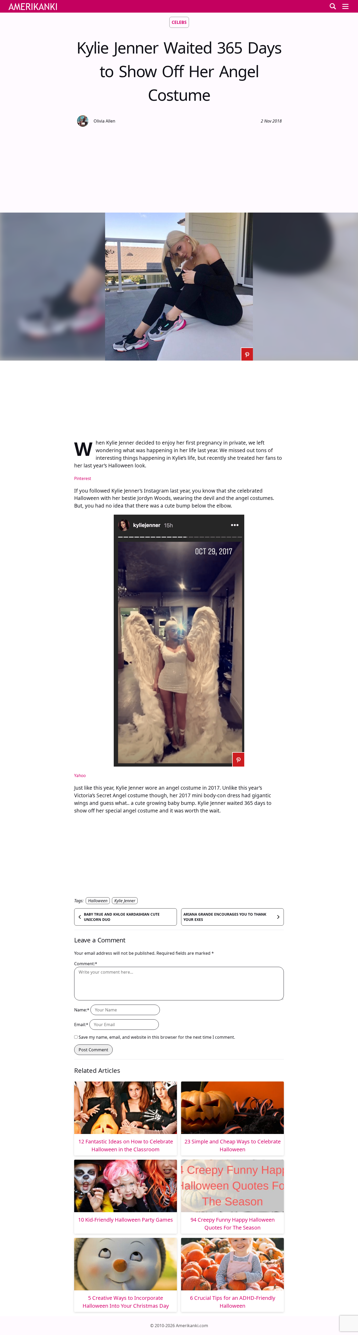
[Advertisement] (179, 169)
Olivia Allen (104, 121)
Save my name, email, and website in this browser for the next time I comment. (157, 1037)
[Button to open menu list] (345, 6)
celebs (179, 22)
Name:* (81, 1010)
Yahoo (80, 775)
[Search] (333, 6)
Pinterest (82, 478)
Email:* (81, 1024)
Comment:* (85, 964)
